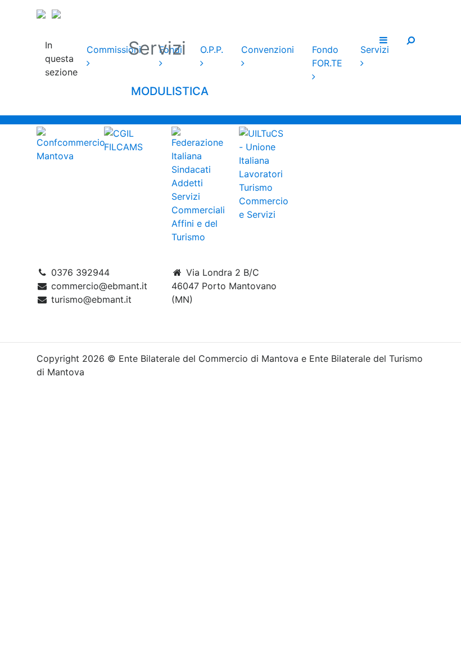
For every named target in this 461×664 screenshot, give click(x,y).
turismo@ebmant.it (91, 299)
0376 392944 (80, 272)
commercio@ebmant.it (99, 285)
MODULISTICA (168, 91)
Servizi (374, 49)
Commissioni (114, 49)
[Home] (230, 12)
